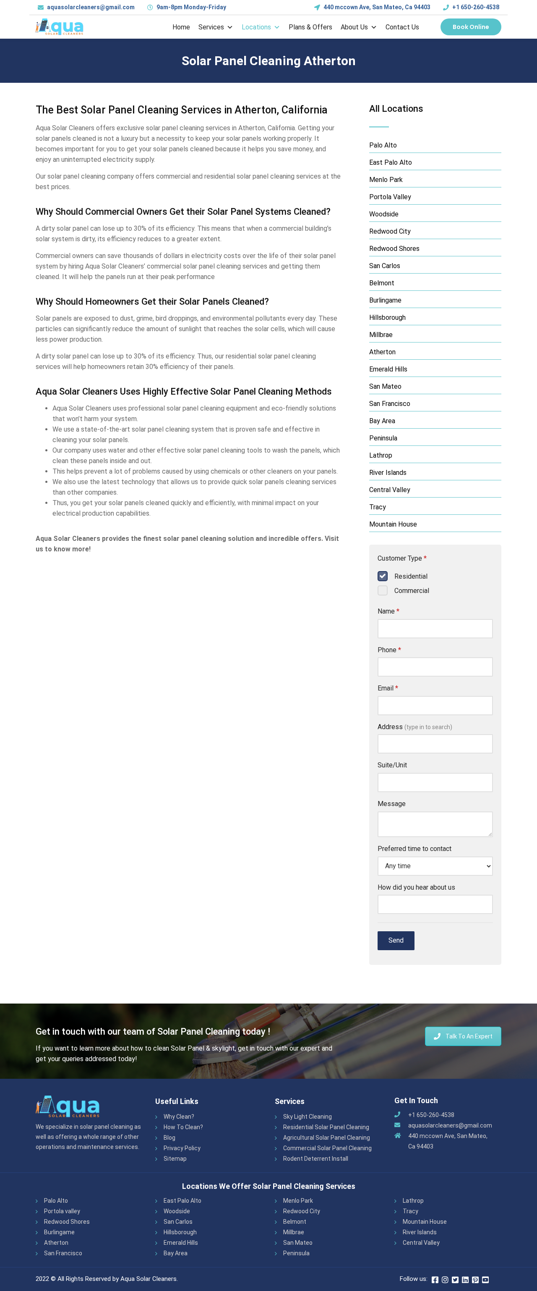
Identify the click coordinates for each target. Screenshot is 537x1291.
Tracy (377, 507)
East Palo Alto (390, 162)
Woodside (384, 214)
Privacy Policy (182, 1148)
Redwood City (390, 231)
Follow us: (414, 1279)
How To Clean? (183, 1127)
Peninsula (383, 438)
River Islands (388, 473)
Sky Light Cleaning (307, 1116)
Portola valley (62, 1211)
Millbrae (381, 335)
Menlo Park (386, 180)
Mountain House (393, 524)
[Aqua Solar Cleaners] (59, 26)
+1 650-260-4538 (475, 7)
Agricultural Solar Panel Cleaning (326, 1137)
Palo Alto (383, 145)
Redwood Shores (394, 249)
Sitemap (175, 1158)
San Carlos (384, 266)
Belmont (381, 283)
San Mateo (385, 386)
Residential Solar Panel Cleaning (326, 1127)
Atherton (382, 352)
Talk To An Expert (469, 1036)
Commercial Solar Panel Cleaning (327, 1148)
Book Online (471, 27)
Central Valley (389, 490)
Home (181, 27)
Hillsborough (387, 317)
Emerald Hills (388, 369)
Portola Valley (390, 197)
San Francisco (389, 404)
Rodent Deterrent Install (315, 1158)
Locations (256, 27)
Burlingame (385, 300)
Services (211, 27)
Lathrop (380, 455)
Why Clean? (179, 1116)
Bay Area (382, 421)
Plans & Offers (310, 27)
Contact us (402, 27)
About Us (354, 27)
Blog (169, 1137)
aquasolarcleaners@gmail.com (450, 1125)
